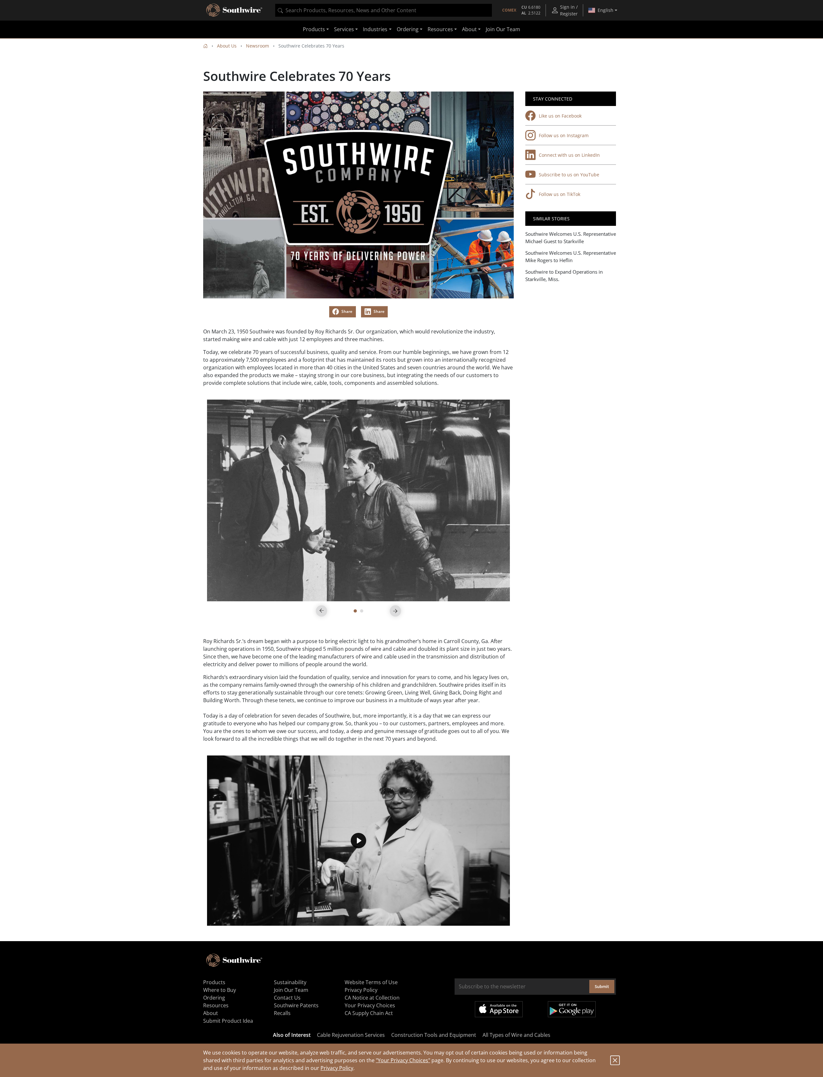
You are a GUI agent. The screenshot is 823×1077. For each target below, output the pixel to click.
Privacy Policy (337, 1068)
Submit (602, 986)
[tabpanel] (358, 500)
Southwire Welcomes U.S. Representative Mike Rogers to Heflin (570, 256)
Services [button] (344, 29)
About (210, 1013)
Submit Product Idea (228, 1020)
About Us (227, 46)
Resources (216, 1005)
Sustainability (290, 982)
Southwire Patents (296, 1005)
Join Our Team (503, 29)
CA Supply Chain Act (369, 1013)
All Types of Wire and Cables (516, 1034)
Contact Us (287, 997)
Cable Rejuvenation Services (351, 1034)
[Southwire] (234, 10)
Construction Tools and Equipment (433, 1034)
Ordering (214, 997)
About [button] (469, 29)
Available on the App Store (499, 1009)
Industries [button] (375, 29)
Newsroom (257, 46)
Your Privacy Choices (370, 1005)
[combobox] (383, 10)
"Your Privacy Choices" (403, 1060)
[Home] (205, 45)
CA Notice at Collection (372, 997)
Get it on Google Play (572, 1009)
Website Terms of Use (371, 982)
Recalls (282, 1013)
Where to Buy (219, 989)
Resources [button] (440, 29)
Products (214, 982)
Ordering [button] (408, 29)
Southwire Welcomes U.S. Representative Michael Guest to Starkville (570, 237)
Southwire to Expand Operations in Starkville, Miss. (564, 275)
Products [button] (314, 29)
